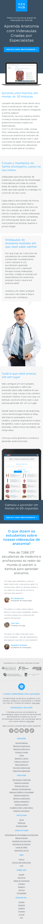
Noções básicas (21, 743)
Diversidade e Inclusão (21, 708)
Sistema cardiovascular (21, 789)
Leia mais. (36, 703)
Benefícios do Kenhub (21, 844)
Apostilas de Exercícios (21, 841)
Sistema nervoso (21, 786)
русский (21, 915)
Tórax (21, 755)
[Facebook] (11, 730)
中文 (21, 918)
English (22, 902)
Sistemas (21, 823)
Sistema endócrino (21, 795)
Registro (21, 887)
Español (21, 908)
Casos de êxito (21, 847)
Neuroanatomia (21, 765)
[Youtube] (16, 730)
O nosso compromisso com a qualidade (21, 694)
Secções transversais (21, 768)
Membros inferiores (21, 749)
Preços (21, 859)
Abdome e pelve (21, 758)
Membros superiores (21, 746)
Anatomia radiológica (21, 771)
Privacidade (21, 893)
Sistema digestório (21, 802)
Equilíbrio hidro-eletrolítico (21, 808)
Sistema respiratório (21, 798)
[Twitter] (26, 730)
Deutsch (21, 905)
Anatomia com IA (21, 850)
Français (21, 911)
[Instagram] (21, 730)
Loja (21, 866)
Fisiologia (21, 775)
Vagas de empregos (21, 881)
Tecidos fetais (21, 826)
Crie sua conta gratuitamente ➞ (21, 50)
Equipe (21, 875)
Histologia (21, 815)
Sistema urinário (21, 805)
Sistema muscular (21, 783)
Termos (21, 890)
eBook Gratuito (21, 838)
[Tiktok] (32, 730)
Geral (21, 820)
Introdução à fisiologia (21, 780)
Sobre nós (21, 870)
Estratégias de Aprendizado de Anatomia (21, 835)
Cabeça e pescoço (21, 762)
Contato (21, 884)
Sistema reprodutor (21, 811)
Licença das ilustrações (21, 862)
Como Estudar (21, 830)
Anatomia (21, 738)
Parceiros (21, 878)
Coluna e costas (21, 752)
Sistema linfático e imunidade (21, 792)
